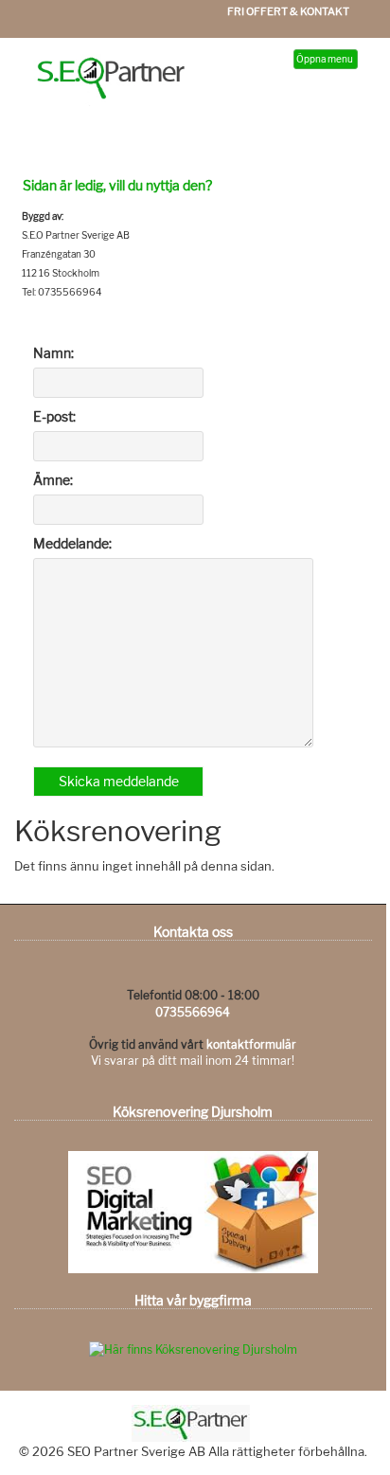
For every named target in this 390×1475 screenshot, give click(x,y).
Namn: (53, 353)
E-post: (54, 416)
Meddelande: (72, 543)
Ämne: (53, 480)
